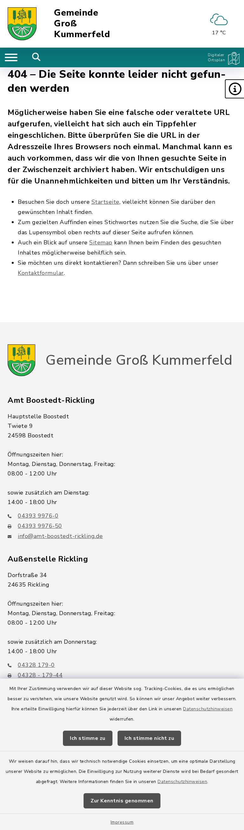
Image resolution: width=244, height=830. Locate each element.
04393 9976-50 (40, 526)
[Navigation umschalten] (11, 57)
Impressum (122, 822)
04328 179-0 (36, 665)
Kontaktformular (41, 273)
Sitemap (100, 242)
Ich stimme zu (87, 738)
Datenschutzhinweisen (208, 709)
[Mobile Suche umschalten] (36, 57)
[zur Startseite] (22, 23)
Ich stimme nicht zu (149, 738)
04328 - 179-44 (40, 675)
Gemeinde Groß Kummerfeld (82, 24)
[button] (234, 88)
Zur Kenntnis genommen (122, 800)
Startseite (105, 202)
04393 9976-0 (38, 516)
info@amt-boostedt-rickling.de (60, 536)
